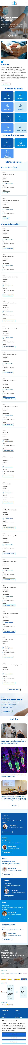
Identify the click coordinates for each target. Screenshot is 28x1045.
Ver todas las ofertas (14, 689)
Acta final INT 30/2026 (9, 683)
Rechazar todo (14, 1041)
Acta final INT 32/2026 (9, 605)
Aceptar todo (14, 1034)
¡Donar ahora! (6, 711)
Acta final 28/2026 (8, 476)
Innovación (17, 1013)
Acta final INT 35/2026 (9, 527)
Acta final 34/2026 (8, 248)
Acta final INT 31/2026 (9, 631)
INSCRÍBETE (6, 192)
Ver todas (14, 805)
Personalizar (14, 1037)
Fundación (17, 1010)
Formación (3, 1017)
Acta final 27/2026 (8, 502)
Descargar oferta (9, 183)
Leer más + (5, 84)
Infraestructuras (18, 1017)
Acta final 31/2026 (8, 372)
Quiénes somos (5, 1010)
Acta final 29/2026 (8, 450)
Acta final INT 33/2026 (9, 579)
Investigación (4, 1013)
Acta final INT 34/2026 (9, 553)
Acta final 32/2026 (8, 295)
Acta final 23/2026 (8, 657)
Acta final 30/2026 (8, 424)
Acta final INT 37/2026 (9, 346)
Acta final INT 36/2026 (9, 398)
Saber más (6, 962)
